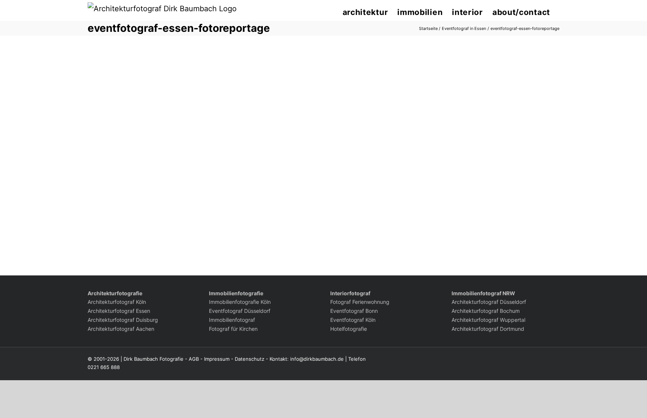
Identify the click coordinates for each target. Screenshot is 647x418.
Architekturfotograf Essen (119, 311)
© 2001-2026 (103, 359)
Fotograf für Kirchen (233, 329)
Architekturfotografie (115, 293)
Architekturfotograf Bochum (486, 311)
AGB (194, 359)
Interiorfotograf (350, 293)
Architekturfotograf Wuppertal (488, 320)
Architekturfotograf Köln (117, 302)
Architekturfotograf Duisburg (123, 320)
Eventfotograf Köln (353, 320)
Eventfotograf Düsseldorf (239, 311)
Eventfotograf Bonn (354, 311)
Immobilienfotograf (232, 320)
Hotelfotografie (348, 329)
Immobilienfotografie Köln (240, 302)
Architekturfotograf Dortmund (488, 329)
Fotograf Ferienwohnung (359, 302)
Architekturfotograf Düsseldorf (489, 302)
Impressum (217, 359)
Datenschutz (249, 359)
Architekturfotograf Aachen (121, 329)
